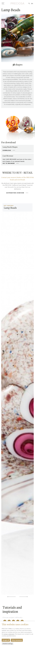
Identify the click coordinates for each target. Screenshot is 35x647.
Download (7, 150)
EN (32, 3)
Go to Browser (9, 163)
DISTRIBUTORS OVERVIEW (15, 193)
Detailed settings (8, 644)
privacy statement (9, 634)
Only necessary (17, 640)
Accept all (6, 640)
